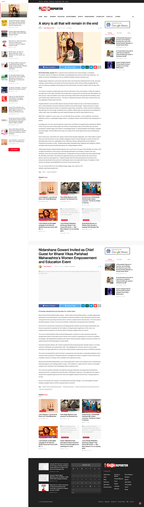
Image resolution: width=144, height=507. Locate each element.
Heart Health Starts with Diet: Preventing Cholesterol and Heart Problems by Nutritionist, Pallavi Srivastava (17, 131)
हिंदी (63, 1)
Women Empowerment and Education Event (87, 386)
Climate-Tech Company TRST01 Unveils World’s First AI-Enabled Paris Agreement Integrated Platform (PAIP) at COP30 (17, 120)
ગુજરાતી (66, 1)
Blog (105, 479)
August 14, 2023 (61, 28)
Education (61, 16)
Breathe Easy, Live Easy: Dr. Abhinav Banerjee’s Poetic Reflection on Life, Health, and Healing (17, 54)
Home (40, 16)
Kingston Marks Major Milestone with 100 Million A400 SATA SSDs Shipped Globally (17, 33)
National (116, 488)
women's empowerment (46, 389)
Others (117, 16)
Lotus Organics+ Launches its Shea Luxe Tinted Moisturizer (16, 140)
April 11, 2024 (86, 205)
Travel (126, 487)
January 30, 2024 (65, 233)
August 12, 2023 (58, 266)
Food (115, 481)
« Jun (72, 492)
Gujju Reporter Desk (49, 28)
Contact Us (51, 1)
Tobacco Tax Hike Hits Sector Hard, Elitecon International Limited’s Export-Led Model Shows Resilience (16, 99)
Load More (14, 149)
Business (53, 16)
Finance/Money (89, 16)
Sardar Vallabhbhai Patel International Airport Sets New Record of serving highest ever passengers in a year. (69, 443)
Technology (100, 16)
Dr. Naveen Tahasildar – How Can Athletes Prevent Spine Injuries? (18, 88)
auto (105, 477)
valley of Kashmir (51, 172)
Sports (80, 16)
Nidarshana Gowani (68, 386)
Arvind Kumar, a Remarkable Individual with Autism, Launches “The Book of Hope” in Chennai (91, 200)
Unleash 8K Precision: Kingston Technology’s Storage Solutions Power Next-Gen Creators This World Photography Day (17, 23)
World (126, 489)
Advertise (46, 1)
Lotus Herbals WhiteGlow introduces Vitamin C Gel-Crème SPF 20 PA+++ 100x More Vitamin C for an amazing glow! (69, 227)
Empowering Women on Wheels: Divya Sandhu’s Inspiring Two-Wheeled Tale (90, 225)
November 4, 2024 (65, 201)
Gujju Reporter (47, 266)
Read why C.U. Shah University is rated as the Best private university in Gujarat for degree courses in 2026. (17, 43)
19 (81, 483)
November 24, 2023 (87, 229)
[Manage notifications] (140, 503)
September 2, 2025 (43, 201)
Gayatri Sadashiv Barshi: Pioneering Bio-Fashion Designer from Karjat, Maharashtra (123, 64)
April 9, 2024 (42, 231)
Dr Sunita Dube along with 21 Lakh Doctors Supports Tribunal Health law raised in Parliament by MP (124, 53)
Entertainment (71, 16)
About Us (41, 1)
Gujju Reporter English (47, 501)
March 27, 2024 (64, 448)
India (45, 16)
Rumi (44, 172)
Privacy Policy (58, 1)
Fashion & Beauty (117, 475)
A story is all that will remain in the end (14, 13)
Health (116, 483)
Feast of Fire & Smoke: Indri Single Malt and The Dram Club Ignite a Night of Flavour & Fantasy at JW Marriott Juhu (17, 109)
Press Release (129, 474)
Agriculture (107, 474)
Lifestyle (109, 16)
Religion (127, 477)
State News (72, 266)
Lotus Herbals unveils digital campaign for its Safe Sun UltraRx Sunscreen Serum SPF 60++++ (48, 226)
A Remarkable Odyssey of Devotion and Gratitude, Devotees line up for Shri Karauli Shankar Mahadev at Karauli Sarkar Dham (124, 41)
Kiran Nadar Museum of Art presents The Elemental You (68, 198)
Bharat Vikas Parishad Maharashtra (52, 386)
